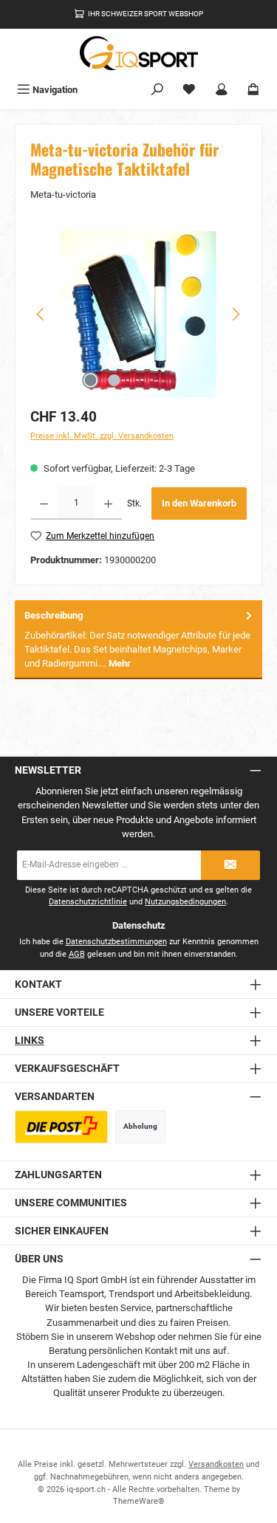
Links (29, 1040)
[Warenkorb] (253, 90)
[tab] (138, 639)
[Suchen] (157, 90)
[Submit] (230, 865)
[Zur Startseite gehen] (139, 53)
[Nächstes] (236, 314)
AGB (77, 954)
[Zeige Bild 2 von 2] (114, 380)
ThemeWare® (139, 1501)
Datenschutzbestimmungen (116, 941)
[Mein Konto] (221, 90)
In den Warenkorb (199, 503)
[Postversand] (61, 1127)
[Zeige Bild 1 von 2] (91, 380)
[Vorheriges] (41, 314)
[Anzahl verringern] (44, 503)
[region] (138, 314)
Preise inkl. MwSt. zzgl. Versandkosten (102, 436)
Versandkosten (216, 1464)
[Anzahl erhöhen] (108, 503)
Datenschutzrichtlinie (88, 902)
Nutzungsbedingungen (185, 902)
